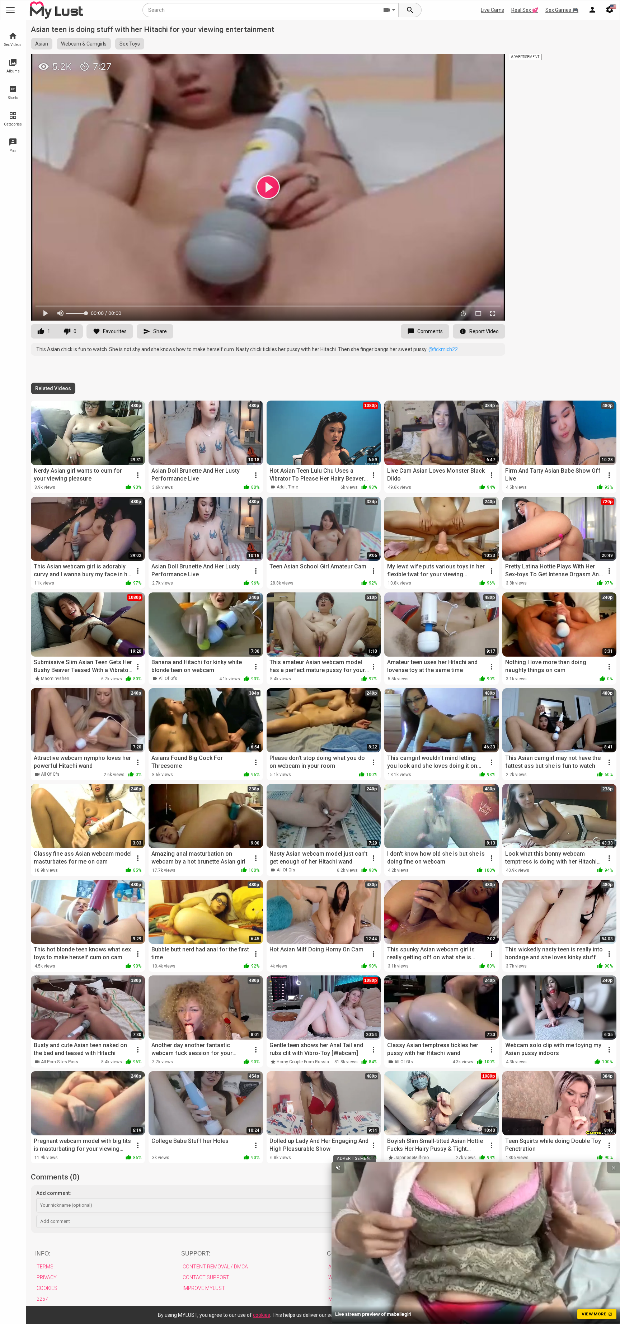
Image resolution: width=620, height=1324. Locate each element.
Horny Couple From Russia (303, 1061)
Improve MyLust (204, 1288)
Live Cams (492, 10)
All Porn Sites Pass (59, 1061)
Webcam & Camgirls (84, 44)
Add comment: (53, 1193)
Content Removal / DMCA (215, 1266)
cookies (261, 1315)
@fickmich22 (443, 349)
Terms (45, 1266)
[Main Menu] (10, 10)
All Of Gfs (168, 678)
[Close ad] (613, 1167)
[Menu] (592, 10)
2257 (42, 1299)
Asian (41, 44)
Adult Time (287, 487)
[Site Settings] (609, 10)
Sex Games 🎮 (561, 10)
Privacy (47, 1277)
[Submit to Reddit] (476, 62)
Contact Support (206, 1277)
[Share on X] (492, 62)
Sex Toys (129, 44)
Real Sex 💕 (524, 10)
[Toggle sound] (338, 1167)
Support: (195, 1253)
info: (42, 1253)
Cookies (47, 1288)
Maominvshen (55, 678)
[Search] (410, 10)
